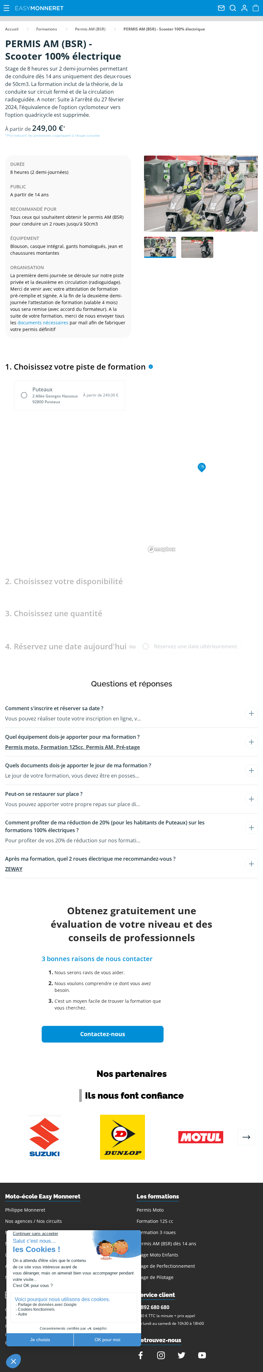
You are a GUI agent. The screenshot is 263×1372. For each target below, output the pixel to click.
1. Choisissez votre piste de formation (75, 366)
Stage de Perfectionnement (166, 1266)
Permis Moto (150, 1210)
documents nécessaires (43, 323)
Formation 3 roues (156, 1232)
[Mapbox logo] (162, 549)
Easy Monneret (39, 8)
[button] (118, 708)
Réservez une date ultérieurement (195, 646)
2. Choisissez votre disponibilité (64, 581)
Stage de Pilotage (155, 1277)
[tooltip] (150, 366)
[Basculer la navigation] (6, 8)
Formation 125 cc (155, 1221)
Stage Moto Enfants (157, 1255)
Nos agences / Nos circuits (33, 1221)
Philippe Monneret (25, 1210)
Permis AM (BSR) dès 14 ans (166, 1243)
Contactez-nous (102, 1034)
